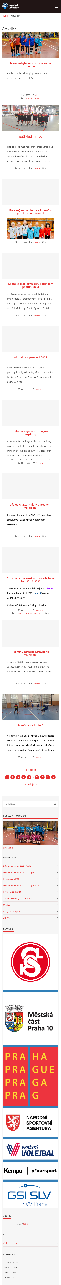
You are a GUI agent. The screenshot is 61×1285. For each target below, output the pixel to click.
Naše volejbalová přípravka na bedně (30, 64)
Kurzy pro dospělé (11, 911)
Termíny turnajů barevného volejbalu (30, 653)
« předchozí (30, 769)
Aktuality (39, 95)
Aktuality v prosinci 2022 (30, 357)
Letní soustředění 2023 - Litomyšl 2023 (21, 885)
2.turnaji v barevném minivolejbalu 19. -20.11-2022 (30, 580)
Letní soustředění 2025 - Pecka (17, 865)
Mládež (6, 904)
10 (53, 777)
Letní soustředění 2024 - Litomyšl (18, 872)
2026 (25, 1224)
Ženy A (6, 917)
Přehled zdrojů (10, 1243)
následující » (30, 784)
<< (7, 1224)
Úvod (5, 15)
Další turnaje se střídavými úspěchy (30, 432)
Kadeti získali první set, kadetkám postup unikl (30, 285)
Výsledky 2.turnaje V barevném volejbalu (30, 506)
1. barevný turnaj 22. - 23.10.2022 (29, 613)
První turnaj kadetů (30, 725)
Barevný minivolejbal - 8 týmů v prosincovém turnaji (30, 212)
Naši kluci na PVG (30, 136)
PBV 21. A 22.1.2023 (32, 98)
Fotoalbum (8, 847)
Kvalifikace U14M (11, 878)
